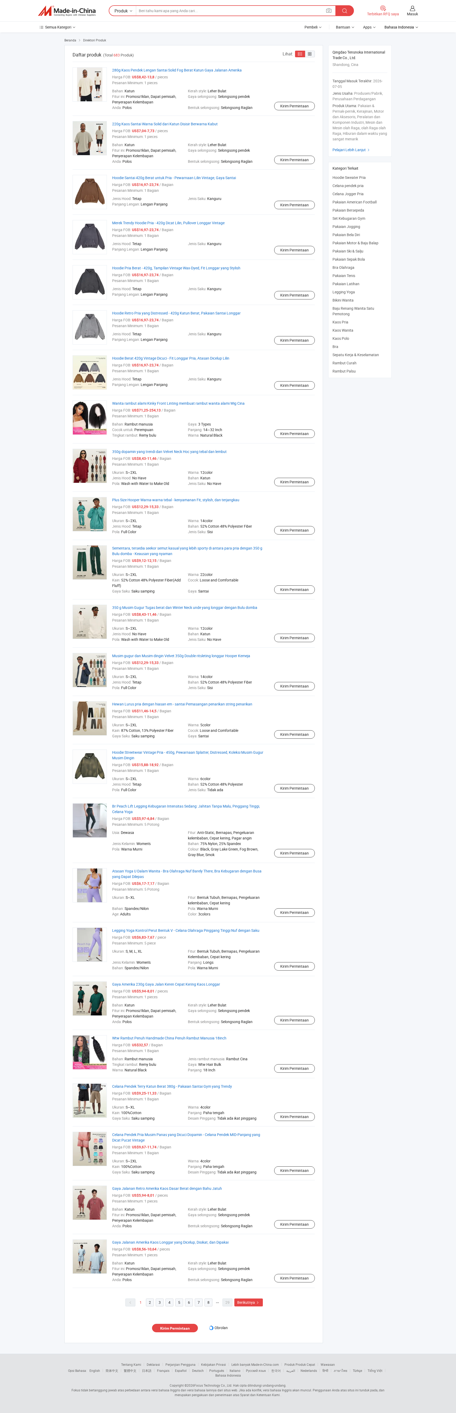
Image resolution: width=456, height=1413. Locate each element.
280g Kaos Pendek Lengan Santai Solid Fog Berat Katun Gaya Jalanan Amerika (177, 70)
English (94, 1370)
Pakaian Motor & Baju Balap (355, 242)
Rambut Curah (344, 362)
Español (181, 1370)
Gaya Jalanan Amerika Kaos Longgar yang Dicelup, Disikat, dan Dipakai (170, 1242)
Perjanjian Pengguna (180, 1364)
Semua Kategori (58, 27)
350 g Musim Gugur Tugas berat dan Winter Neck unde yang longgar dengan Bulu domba (184, 607)
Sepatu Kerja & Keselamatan (355, 354)
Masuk (412, 13)
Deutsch (198, 1370)
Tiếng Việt (375, 1370)
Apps (367, 27)
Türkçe (357, 1370)
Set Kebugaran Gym (348, 218)
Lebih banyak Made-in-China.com (255, 1364)
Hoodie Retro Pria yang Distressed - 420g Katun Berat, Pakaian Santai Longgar (176, 313)
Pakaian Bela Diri (346, 234)
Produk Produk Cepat (299, 1364)
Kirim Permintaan (294, 105)
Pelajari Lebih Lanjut (351, 149)
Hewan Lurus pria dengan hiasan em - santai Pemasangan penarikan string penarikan (182, 703)
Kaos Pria (340, 321)
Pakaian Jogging (346, 226)
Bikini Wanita (343, 300)
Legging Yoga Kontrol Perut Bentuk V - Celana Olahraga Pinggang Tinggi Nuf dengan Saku (185, 930)
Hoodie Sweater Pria (349, 177)
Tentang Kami (131, 1364)
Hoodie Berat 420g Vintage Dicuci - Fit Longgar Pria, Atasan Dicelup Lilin (170, 358)
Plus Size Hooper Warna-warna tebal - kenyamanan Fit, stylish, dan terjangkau (175, 499)
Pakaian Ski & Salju (347, 251)
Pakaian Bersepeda (348, 210)
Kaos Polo (340, 338)
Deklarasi (153, 1364)
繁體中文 (130, 1370)
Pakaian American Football (354, 201)
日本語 (146, 1370)
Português (216, 1370)
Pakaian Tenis (343, 275)
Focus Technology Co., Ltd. (213, 1385)
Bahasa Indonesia (228, 1375)
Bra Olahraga (343, 267)
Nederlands (309, 1370)
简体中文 (112, 1370)
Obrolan (221, 1327)
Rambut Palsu (344, 371)
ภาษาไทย (340, 1370)
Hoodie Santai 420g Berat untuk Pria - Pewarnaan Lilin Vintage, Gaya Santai (174, 177)
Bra (335, 346)
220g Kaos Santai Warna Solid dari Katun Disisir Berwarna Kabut (165, 123)
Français (163, 1370)
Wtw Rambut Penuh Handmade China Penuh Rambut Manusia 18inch (169, 1037)
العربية (290, 1370)
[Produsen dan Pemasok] (67, 10)
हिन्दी (325, 1370)
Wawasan (328, 1364)
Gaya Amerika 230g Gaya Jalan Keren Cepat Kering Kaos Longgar (166, 984)
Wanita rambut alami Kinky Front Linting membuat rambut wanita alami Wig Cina (178, 403)
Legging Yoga (343, 291)
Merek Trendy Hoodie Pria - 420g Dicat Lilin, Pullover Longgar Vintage (168, 222)
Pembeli (311, 27)
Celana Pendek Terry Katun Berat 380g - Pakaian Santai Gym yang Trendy (172, 1086)
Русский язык (256, 1370)
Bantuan (343, 27)
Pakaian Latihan (345, 283)
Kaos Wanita (342, 330)
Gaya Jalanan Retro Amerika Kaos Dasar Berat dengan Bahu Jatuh (167, 1188)
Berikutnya (248, 1302)
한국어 (276, 1370)
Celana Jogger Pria (348, 193)
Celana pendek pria (348, 185)
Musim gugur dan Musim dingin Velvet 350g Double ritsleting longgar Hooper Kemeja (181, 655)
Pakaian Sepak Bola (348, 259)
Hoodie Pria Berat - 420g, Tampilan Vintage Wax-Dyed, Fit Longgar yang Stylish (176, 267)
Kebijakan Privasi (213, 1364)
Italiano (235, 1370)
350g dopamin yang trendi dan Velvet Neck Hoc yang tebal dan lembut (169, 451)
